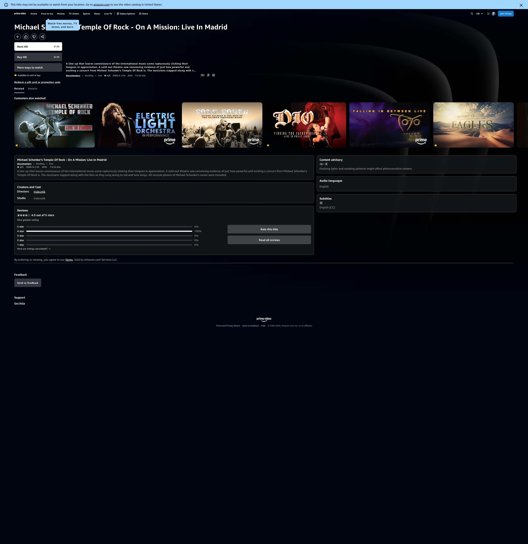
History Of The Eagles (473, 125)
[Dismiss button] (521, 5)
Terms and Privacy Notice (228, 325)
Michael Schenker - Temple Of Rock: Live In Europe (54, 125)
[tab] (19, 88)
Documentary (73, 75)
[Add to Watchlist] (17, 36)
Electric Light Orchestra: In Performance (138, 125)
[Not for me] (34, 36)
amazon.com (102, 4)
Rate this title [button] (269, 229)
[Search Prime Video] (472, 13)
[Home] (20, 14)
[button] (34, 249)
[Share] (42, 36)
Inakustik (39, 191)
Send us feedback (250, 325)
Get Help (19, 303)
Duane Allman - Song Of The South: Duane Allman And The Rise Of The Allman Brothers (222, 125)
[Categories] (488, 13)
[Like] (26, 36)
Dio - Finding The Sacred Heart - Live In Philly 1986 (306, 125)
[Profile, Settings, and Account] (493, 13)
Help (263, 325)
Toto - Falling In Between (389, 125)
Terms (69, 259)
